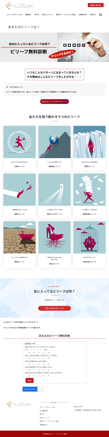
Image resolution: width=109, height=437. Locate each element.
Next (29, 380)
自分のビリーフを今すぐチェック (54, 101)
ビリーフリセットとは (47, 407)
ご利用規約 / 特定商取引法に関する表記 (87, 410)
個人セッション (45, 418)
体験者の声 (43, 425)
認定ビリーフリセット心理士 (49, 421)
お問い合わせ (78, 407)
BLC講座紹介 (44, 411)
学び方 (42, 414)
